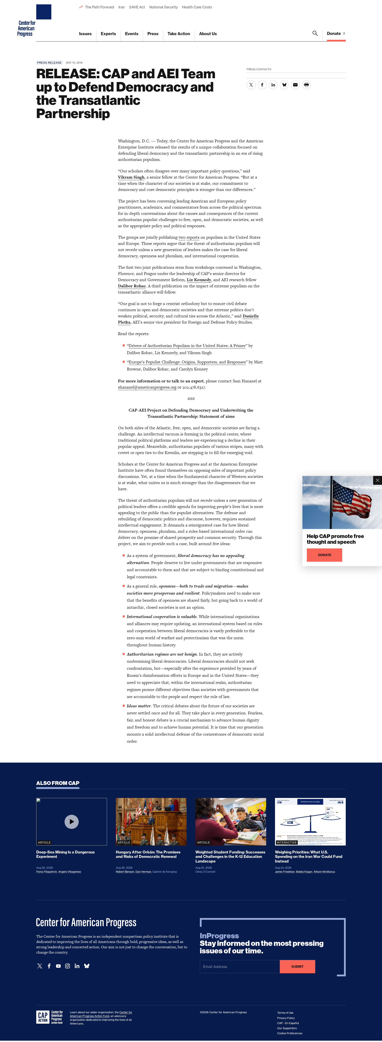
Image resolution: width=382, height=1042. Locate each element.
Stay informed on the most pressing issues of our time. (262, 943)
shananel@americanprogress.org (147, 387)
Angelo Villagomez (69, 871)
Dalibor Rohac (132, 286)
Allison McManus (324, 871)
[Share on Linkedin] (273, 84)
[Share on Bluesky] (284, 84)
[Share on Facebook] (262, 84)
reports (193, 237)
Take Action (179, 33)
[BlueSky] (87, 966)
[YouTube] (58, 966)
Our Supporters (287, 1028)
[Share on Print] (306, 84)
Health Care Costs (197, 7)
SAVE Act (137, 7)
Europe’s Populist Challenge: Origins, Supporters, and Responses (187, 362)
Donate (334, 33)
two (182, 237)
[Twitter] (39, 966)
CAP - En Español (288, 1023)
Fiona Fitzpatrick (46, 871)
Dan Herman (143, 871)
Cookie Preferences (289, 1033)
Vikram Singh (131, 177)
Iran (121, 7)
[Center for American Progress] (44, 20)
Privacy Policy (286, 1018)
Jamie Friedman (285, 871)
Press (153, 33)
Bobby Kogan (304, 871)
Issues (85, 33)
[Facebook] (49, 966)
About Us (208, 33)
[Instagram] (67, 966)
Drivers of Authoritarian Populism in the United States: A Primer (187, 346)
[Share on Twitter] (251, 84)
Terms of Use (285, 1012)
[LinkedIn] (76, 966)
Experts (108, 33)
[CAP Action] (50, 1017)
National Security (163, 7)
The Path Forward (99, 7)
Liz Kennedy (199, 280)
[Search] (315, 36)
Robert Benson (125, 871)
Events (131, 33)
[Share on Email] (295, 84)
